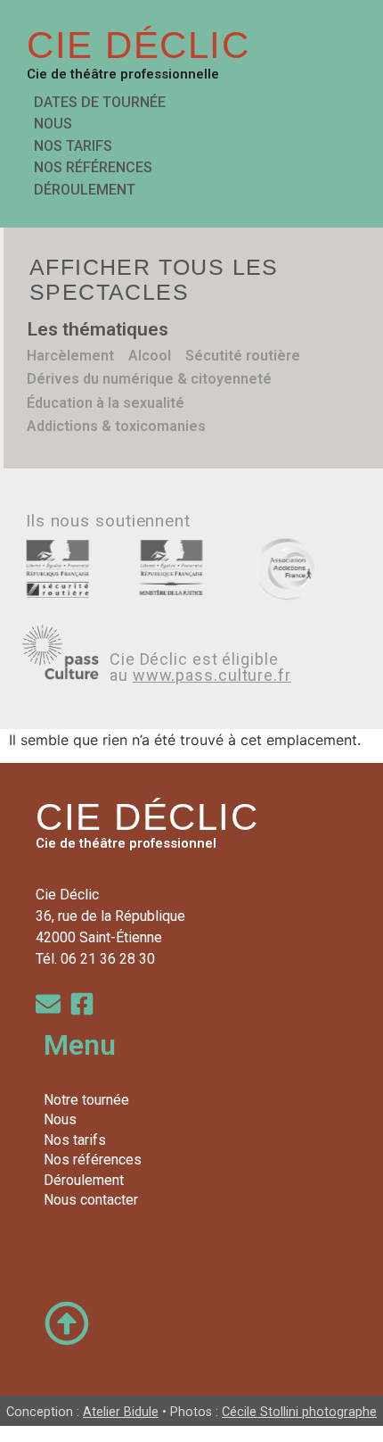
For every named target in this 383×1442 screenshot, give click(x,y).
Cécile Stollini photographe (299, 1412)
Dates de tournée (100, 102)
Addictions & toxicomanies (116, 426)
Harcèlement (70, 355)
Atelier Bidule (121, 1412)
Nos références (93, 167)
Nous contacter (91, 1199)
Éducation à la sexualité (105, 402)
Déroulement (84, 189)
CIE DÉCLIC (138, 45)
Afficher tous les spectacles (154, 279)
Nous (53, 123)
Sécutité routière (242, 355)
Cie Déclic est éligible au (200, 667)
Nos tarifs (73, 145)
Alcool (149, 355)
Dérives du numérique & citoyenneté (149, 378)
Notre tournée (86, 1099)
